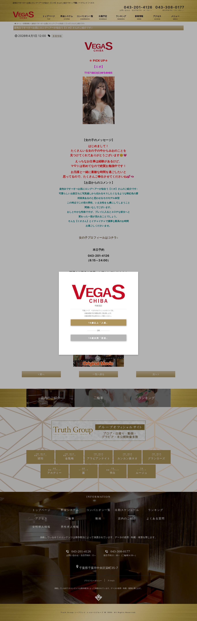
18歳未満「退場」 (98, 338)
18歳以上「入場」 (98, 323)
